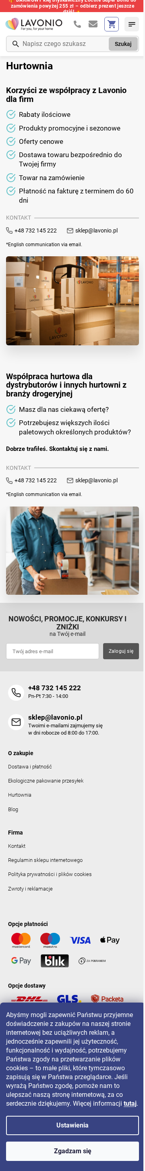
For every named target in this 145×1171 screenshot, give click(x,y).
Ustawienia (72, 1125)
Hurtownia (19, 795)
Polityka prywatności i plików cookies (50, 874)
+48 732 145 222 (35, 230)
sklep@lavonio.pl (96, 230)
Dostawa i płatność (30, 767)
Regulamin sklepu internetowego (45, 860)
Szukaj (123, 44)
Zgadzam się (72, 1151)
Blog (13, 809)
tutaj (130, 1103)
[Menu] (131, 24)
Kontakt (16, 846)
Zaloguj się (121, 651)
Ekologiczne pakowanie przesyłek (45, 781)
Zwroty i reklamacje (30, 889)
